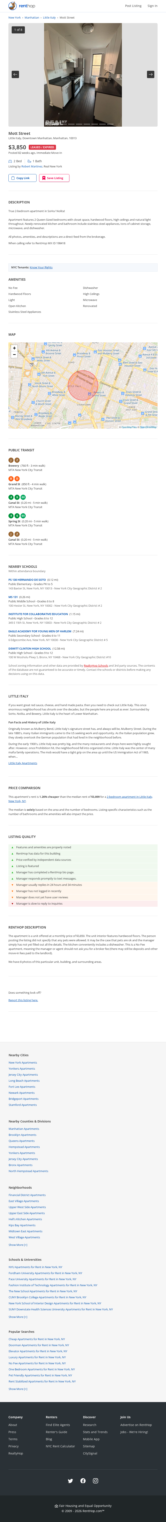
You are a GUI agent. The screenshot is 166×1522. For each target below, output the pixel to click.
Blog (49, 1439)
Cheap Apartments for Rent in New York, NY (37, 1339)
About (12, 1425)
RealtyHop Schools (96, 665)
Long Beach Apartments (24, 1081)
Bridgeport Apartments (23, 1099)
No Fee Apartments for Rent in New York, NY (37, 1363)
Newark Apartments (22, 1093)
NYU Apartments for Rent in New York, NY (35, 1267)
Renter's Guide (56, 1432)
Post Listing (133, 6)
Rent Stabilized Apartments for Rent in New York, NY (42, 1381)
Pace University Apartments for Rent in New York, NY (42, 1279)
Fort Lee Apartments (22, 1087)
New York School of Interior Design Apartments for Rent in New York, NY (55, 1303)
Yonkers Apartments (22, 1068)
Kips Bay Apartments (22, 1225)
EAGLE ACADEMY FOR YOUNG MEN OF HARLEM (39, 631)
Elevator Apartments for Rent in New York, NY (38, 1351)
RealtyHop (15, 1453)
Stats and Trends (95, 1432)
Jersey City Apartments (23, 1075)
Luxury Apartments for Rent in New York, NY (37, 1357)
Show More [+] (18, 1245)
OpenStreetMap (148, 427)
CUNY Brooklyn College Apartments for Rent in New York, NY (47, 1297)
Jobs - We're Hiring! (134, 1432)
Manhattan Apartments (24, 1129)
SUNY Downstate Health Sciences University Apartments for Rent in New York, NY (61, 1309)
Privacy (13, 1446)
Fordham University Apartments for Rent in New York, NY (45, 1273)
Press (12, 1432)
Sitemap (89, 1446)
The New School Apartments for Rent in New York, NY (43, 1291)
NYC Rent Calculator (60, 1446)
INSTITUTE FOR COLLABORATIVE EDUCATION (38, 614)
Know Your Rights (41, 267)
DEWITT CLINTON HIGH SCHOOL (29, 648)
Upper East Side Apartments (27, 1213)
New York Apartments (23, 1062)
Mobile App (91, 1439)
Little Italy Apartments (22, 763)
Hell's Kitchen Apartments (25, 1219)
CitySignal (90, 1453)
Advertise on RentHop (136, 1425)
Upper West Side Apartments (27, 1207)
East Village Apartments (24, 1201)
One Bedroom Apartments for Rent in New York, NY (42, 1369)
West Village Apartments (24, 1237)
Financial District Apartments (27, 1195)
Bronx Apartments (20, 1165)
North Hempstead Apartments (28, 1171)
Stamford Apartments (23, 1105)
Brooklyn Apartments (22, 1135)
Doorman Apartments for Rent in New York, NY (39, 1345)
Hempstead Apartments (24, 1147)
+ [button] (14, 348)
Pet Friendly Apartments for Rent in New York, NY (40, 1375)
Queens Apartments (22, 1141)
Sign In (153, 6)
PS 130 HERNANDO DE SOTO (27, 580)
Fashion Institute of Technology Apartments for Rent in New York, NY (53, 1285)
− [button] (14, 354)
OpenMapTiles (129, 427)
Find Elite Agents (58, 1425)
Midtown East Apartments (25, 1231)
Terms (13, 1439)
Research (89, 1425)
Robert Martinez (31, 166)
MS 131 (13, 597)
